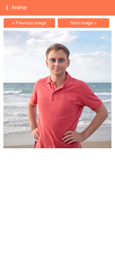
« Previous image (29, 23)
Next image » (83, 23)
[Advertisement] (57, 159)
